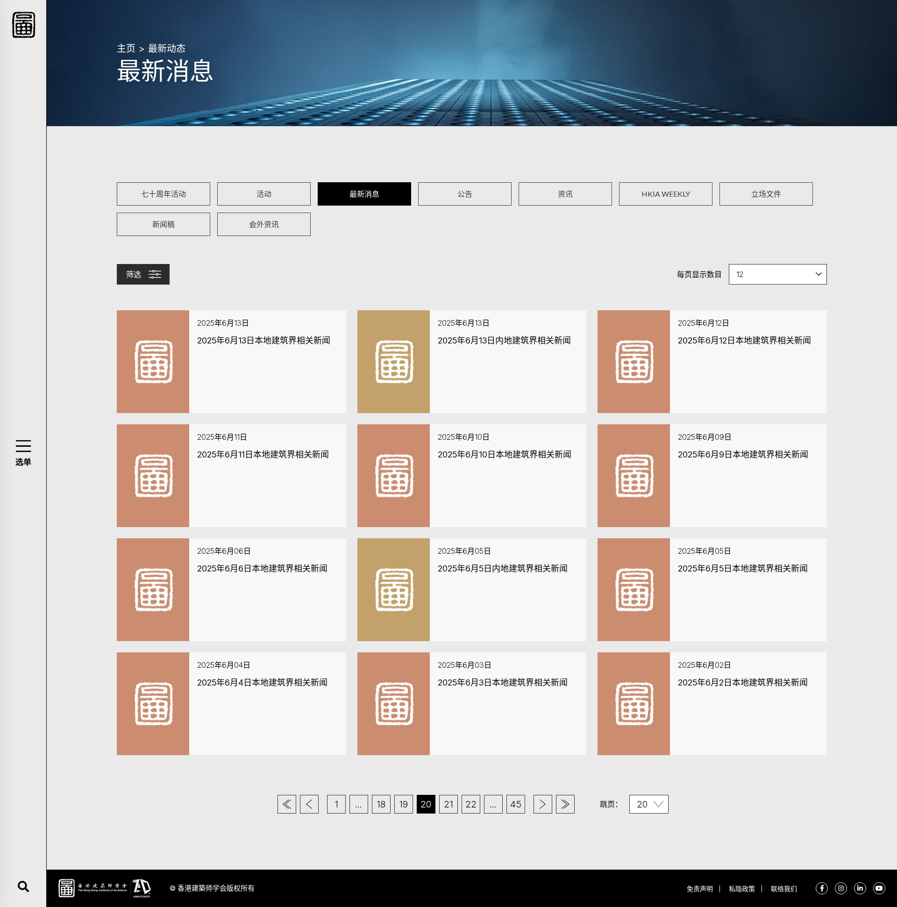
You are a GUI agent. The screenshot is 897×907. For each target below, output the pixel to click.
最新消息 (364, 193)
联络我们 (784, 889)
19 (403, 804)
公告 (464, 193)
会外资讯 (264, 224)
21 (448, 804)
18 (381, 804)
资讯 (565, 193)
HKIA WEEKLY (665, 193)
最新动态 (166, 48)
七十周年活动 (163, 193)
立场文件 (766, 193)
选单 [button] (23, 462)
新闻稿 (163, 224)
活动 (263, 193)
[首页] (287, 804)
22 (471, 804)
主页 (126, 48)
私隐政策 (742, 889)
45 (515, 804)
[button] (23, 446)
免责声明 (700, 889)
